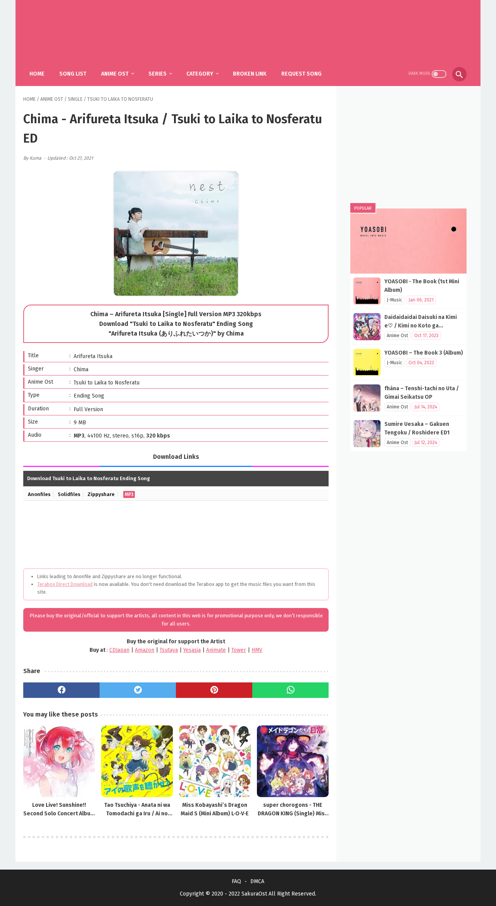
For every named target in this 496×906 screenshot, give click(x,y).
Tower (238, 650)
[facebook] (61, 690)
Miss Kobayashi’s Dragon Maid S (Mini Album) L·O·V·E (215, 809)
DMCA (257, 881)
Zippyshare (101, 494)
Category (199, 74)
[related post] (59, 761)
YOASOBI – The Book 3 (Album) (423, 353)
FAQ (236, 881)
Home (37, 74)
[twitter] (138, 690)
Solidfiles (69, 494)
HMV (256, 650)
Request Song (301, 74)
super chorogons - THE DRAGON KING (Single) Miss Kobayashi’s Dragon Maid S (293, 810)
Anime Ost (115, 74)
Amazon (144, 650)
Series (157, 74)
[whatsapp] (290, 690)
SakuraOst (254, 893)
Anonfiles (39, 494)
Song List (72, 74)
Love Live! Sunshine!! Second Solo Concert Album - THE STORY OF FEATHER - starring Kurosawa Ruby (59, 810)
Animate (216, 650)
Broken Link (250, 74)
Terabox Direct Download (65, 584)
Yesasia (192, 650)
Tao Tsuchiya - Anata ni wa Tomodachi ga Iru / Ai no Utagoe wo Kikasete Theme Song (137, 810)
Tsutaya (169, 650)
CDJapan (119, 650)
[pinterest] (214, 690)
